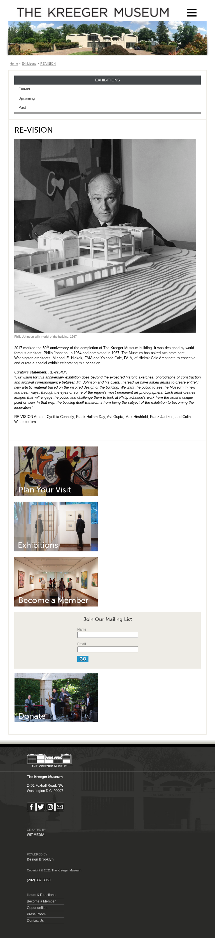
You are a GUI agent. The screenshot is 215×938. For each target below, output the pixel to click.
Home (14, 63)
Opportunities (37, 908)
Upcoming (26, 98)
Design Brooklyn (40, 859)
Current (24, 89)
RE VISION (48, 63)
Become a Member (41, 901)
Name (82, 629)
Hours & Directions (41, 895)
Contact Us (35, 921)
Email (81, 644)
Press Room (36, 914)
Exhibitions (29, 63)
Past (22, 107)
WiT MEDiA (36, 835)
